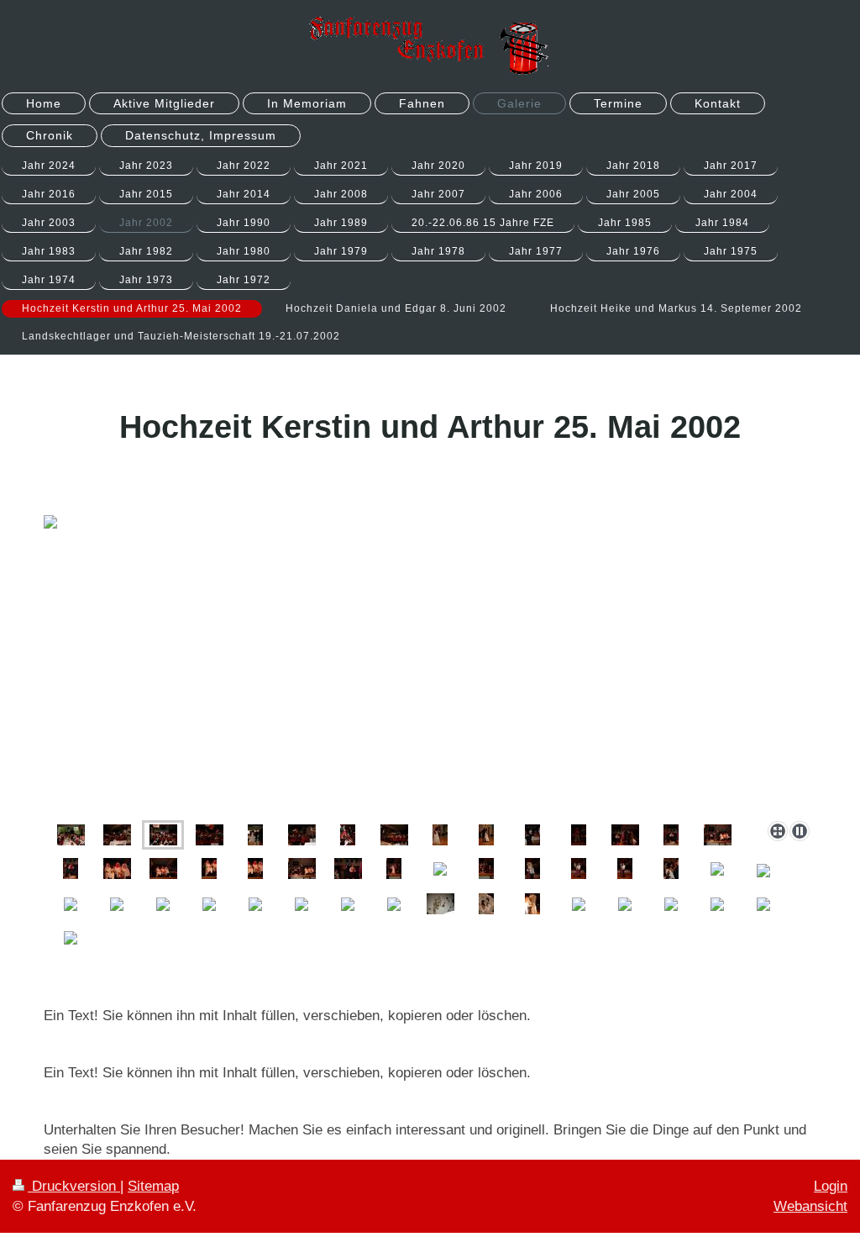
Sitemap (153, 1186)
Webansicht (810, 1206)
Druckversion (74, 1186)
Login (830, 1186)
